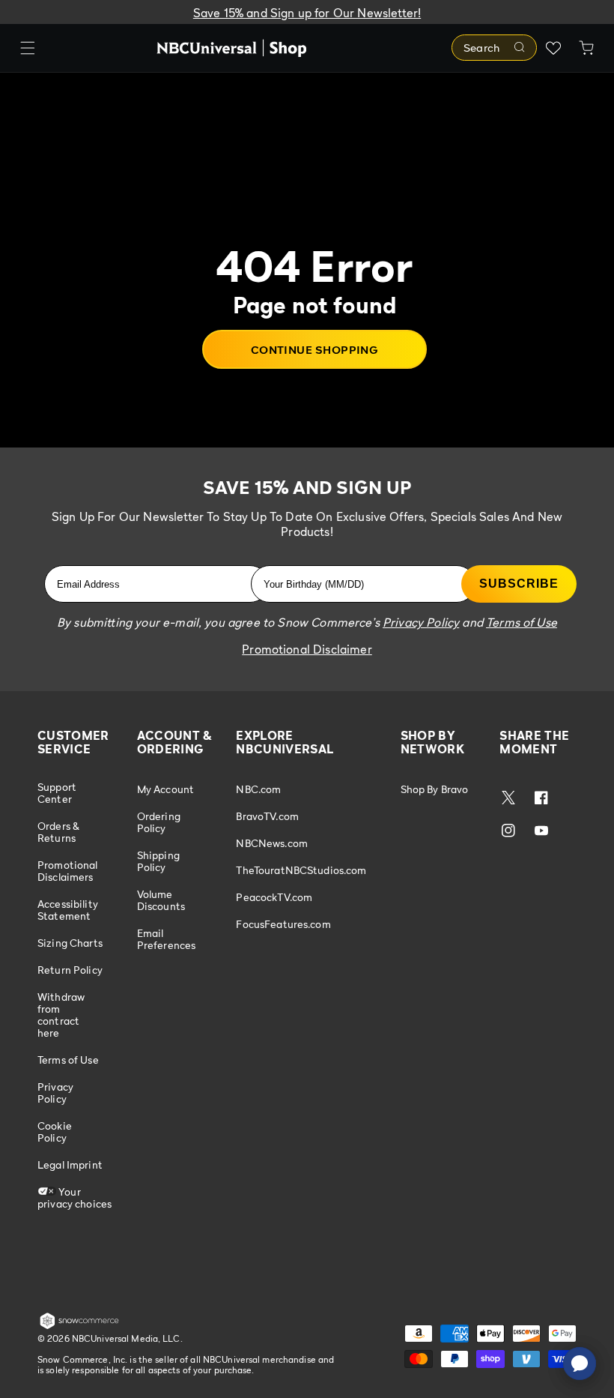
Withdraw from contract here (61, 1014)
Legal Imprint (70, 1164)
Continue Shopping (315, 349)
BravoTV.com (267, 816)
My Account (165, 789)
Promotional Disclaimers (67, 870)
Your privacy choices (74, 1197)
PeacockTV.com (274, 897)
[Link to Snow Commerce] (79, 1326)
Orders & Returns (58, 831)
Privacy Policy (55, 1092)
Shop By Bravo (435, 789)
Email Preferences (166, 939)
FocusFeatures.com (283, 924)
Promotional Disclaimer (307, 649)
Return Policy (70, 969)
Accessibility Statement (67, 909)
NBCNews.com (272, 843)
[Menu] (27, 47)
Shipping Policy (158, 861)
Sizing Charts (70, 942)
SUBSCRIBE (519, 583)
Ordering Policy (158, 822)
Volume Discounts (161, 900)
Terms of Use (68, 1059)
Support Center (56, 793)
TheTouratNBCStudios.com (301, 870)
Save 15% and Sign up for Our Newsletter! (307, 12)
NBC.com (258, 789)
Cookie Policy (54, 1131)
